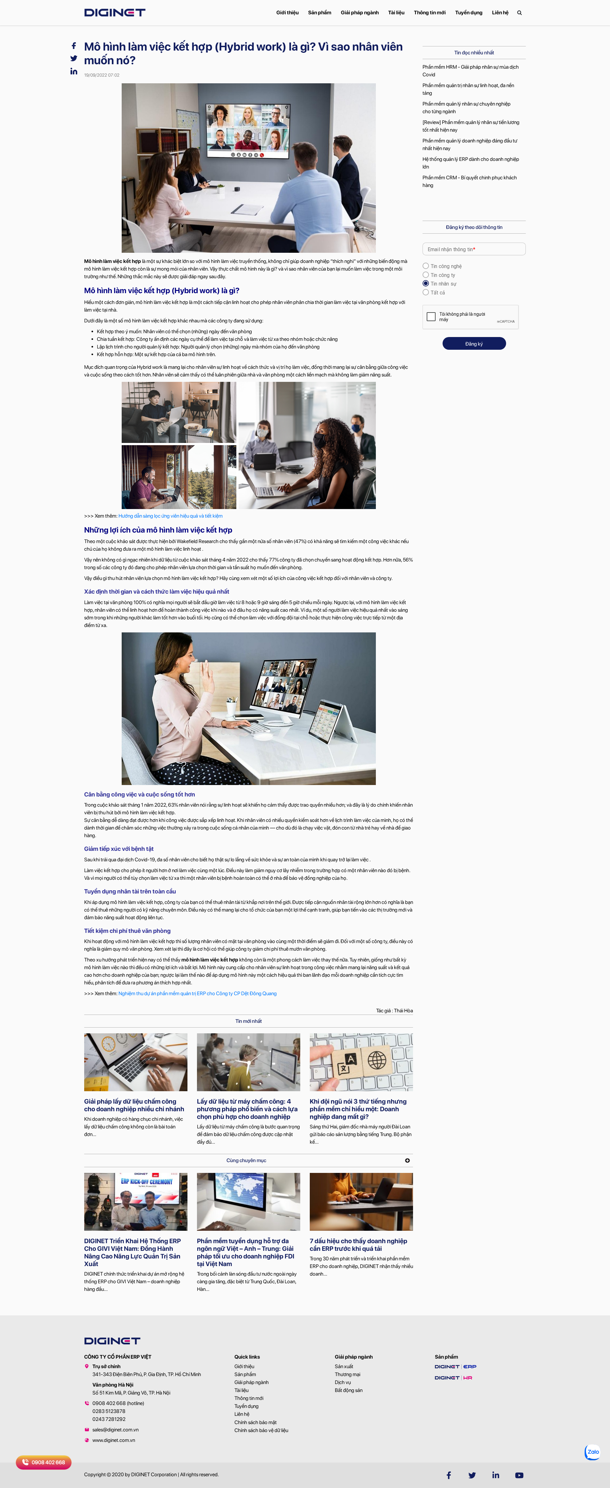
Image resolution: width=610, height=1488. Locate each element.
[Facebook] (74, 45)
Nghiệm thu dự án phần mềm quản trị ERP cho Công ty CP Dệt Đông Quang (198, 993)
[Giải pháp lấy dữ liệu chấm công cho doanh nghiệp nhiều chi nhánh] (135, 1062)
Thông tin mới (430, 13)
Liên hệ (500, 13)
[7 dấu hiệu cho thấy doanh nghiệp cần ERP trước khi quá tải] (361, 1202)
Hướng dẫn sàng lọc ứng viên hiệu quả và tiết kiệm (171, 516)
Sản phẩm (319, 13)
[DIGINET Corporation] (115, 12)
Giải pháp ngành (360, 13)
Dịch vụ (343, 1382)
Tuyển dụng (469, 13)
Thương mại (347, 1374)
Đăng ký (474, 344)
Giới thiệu (287, 13)
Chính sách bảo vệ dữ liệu (261, 1430)
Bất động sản (349, 1390)
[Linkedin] (74, 71)
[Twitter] (74, 58)
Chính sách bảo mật (255, 1422)
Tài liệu (396, 13)
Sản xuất (344, 1366)
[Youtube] (519, 1475)
